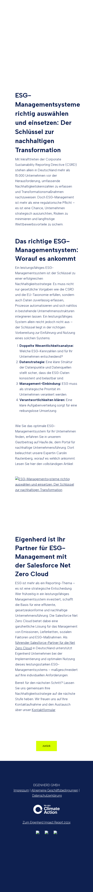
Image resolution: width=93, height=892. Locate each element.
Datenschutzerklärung (47, 795)
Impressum (21, 790)
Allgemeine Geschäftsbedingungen (54, 790)
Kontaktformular (43, 710)
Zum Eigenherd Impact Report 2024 (46, 822)
